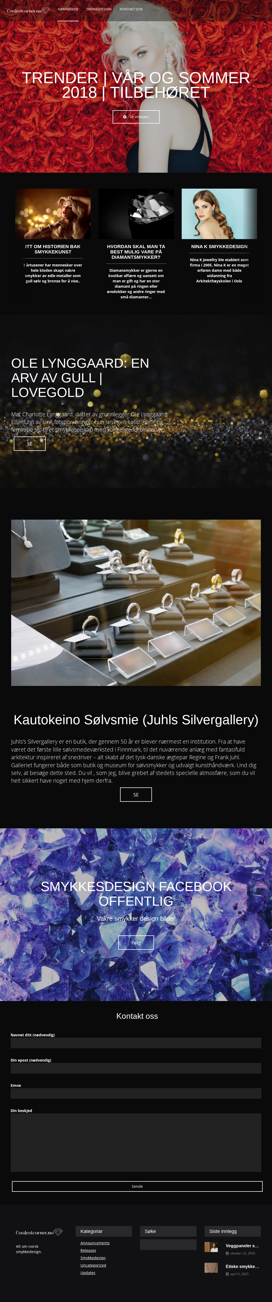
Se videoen (137, 116)
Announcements (95, 1242)
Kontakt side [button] (131, 9)
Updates (87, 1272)
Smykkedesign (93, 1257)
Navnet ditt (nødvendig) (33, 1034)
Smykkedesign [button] (99, 9)
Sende (137, 1186)
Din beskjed (21, 1110)
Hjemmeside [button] (68, 9)
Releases (88, 1250)
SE (29, 443)
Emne (16, 1085)
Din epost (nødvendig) (31, 1060)
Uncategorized (93, 1265)
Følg (136, 942)
